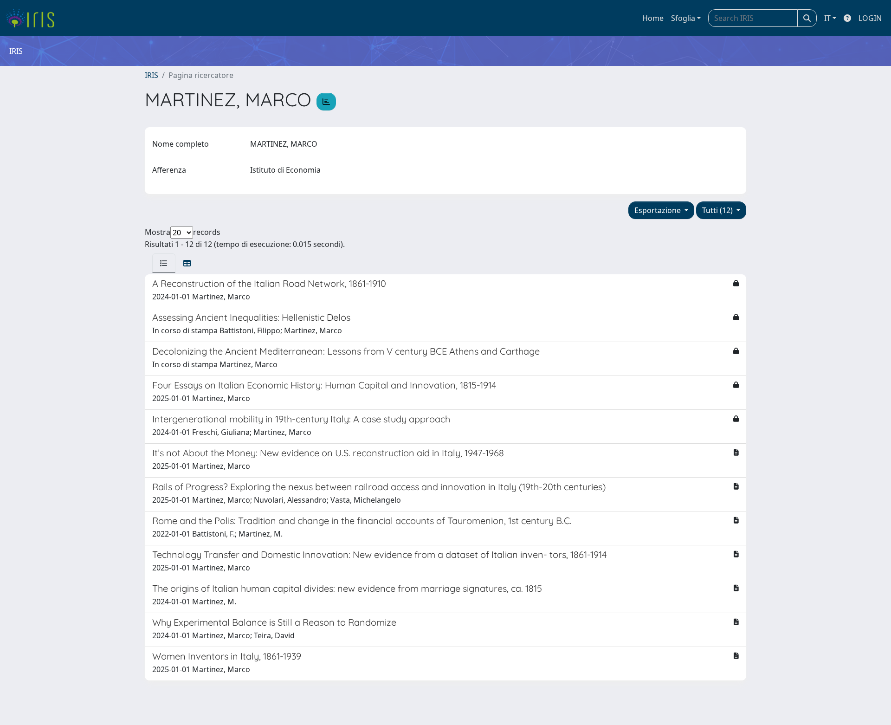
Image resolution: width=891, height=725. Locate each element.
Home (653, 18)
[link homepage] (34, 18)
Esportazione (658, 210)
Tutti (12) (718, 210)
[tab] (163, 263)
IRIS (151, 75)
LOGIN (870, 18)
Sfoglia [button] (683, 18)
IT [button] (827, 18)
